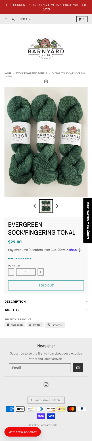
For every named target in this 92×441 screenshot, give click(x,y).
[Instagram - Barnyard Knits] (46, 81)
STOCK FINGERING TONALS (31, 73)
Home (7, 73)
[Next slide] (57, 206)
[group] (46, 206)
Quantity (14, 265)
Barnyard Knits (48, 425)
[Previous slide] (35, 206)
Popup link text (19, 258)
